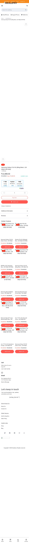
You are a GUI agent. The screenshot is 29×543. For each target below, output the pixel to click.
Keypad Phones (15, 14)
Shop (17, 1)
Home (2, 18)
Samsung (4, 170)
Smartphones (8, 18)
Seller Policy (4, 418)
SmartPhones (6, 14)
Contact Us (22, 1)
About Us (13, 1)
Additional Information (7, 211)
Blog (2, 428)
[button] (7, 247)
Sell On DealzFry (5, 416)
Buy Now (14, 197)
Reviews (3, 215)
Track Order (6, 1)
